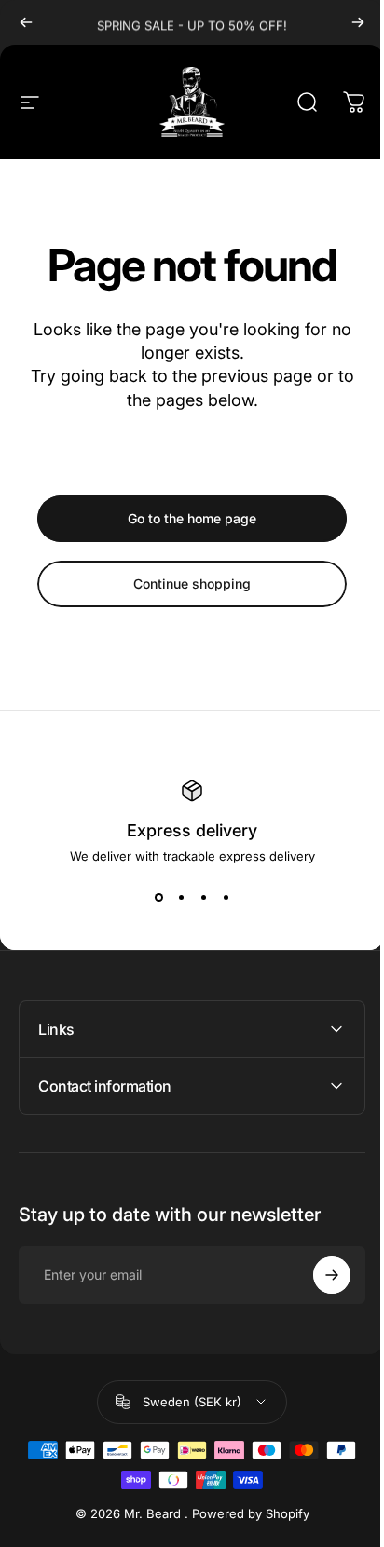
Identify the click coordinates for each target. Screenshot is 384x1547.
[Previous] (26, 22)
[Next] (357, 22)
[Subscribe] (317, 1275)
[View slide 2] (181, 897)
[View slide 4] (225, 897)
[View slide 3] (203, 897)
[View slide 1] (158, 897)
